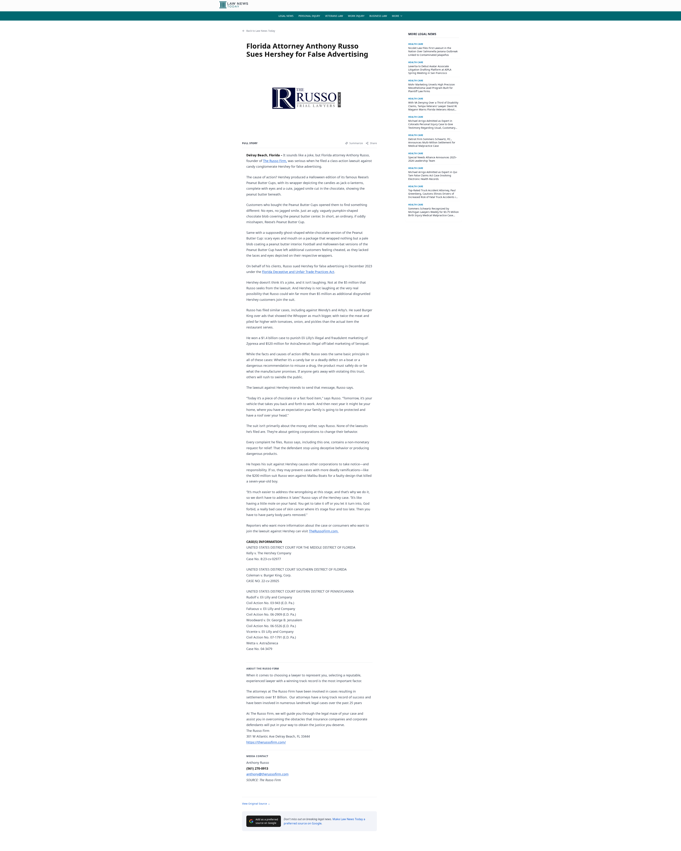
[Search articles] (460, 5)
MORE (395, 16)
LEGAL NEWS (286, 16)
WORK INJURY (356, 16)
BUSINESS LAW (378, 16)
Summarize (356, 143)
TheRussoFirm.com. (324, 531)
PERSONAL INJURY (309, 16)
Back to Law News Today (260, 30)
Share (373, 143)
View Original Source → (256, 803)
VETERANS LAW (334, 16)
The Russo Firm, (275, 161)
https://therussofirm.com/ (266, 742)
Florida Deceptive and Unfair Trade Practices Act (298, 272)
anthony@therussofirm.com (267, 774)
